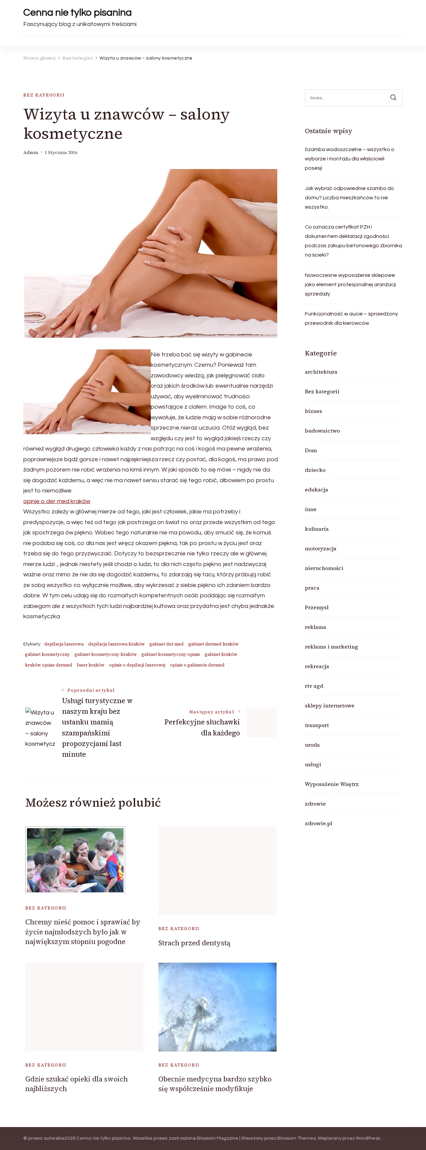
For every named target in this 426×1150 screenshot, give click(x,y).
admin (30, 152)
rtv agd (314, 685)
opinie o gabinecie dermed (197, 665)
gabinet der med (166, 644)
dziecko (315, 470)
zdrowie (315, 803)
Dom (311, 450)
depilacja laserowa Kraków (116, 644)
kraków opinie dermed (48, 665)
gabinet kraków (221, 654)
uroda (312, 744)
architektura (321, 371)
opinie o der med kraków (56, 501)
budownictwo (322, 430)
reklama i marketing (331, 646)
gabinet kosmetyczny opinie (170, 654)
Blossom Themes (296, 1138)
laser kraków (91, 665)
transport (317, 725)
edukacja (316, 489)
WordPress (368, 1138)
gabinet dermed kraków (213, 644)
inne (311, 509)
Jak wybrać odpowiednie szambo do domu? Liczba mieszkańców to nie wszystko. (349, 198)
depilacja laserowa (64, 644)
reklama (315, 627)
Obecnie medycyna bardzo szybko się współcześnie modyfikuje (215, 1083)
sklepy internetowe (329, 705)
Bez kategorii (44, 95)
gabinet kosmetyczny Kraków (106, 654)
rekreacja (317, 666)
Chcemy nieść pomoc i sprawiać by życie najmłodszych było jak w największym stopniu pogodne (82, 931)
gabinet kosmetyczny (47, 654)
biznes (313, 411)
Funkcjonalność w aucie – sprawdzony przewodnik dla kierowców (351, 318)
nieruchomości (324, 568)
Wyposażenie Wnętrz (332, 784)
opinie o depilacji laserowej (137, 665)
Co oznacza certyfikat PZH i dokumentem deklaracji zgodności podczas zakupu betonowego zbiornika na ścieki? (353, 241)
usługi (313, 764)
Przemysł (316, 607)
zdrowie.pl (318, 823)
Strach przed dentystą (194, 943)
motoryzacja (320, 548)
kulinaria (317, 528)
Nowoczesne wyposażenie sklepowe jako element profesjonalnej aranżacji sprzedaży (350, 284)
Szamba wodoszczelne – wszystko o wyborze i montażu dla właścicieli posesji (349, 159)
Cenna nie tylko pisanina (77, 12)
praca (312, 587)
